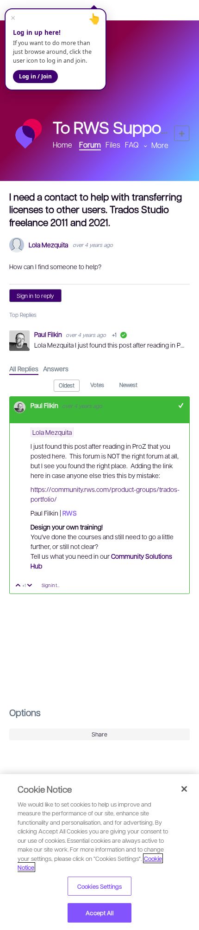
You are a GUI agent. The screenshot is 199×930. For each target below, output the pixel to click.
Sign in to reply (35, 295)
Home (62, 144)
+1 (181, 405)
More (159, 145)
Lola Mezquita (48, 245)
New (181, 133)
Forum (90, 144)
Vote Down (30, 586)
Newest (128, 384)
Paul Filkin (48, 334)
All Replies (23, 368)
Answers (55, 368)
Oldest (67, 385)
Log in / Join (35, 76)
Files (113, 144)
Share (99, 734)
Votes (97, 384)
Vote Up (18, 586)
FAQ (131, 144)
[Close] (184, 789)
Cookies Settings (99, 886)
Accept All (99, 913)
